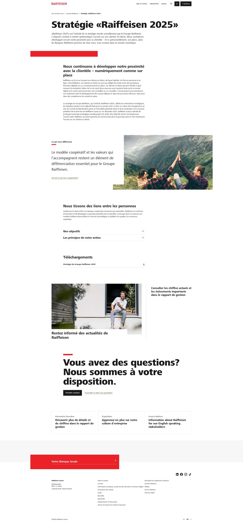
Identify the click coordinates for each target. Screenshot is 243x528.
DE (184, 519)
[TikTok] (190, 474)
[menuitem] (142, 3)
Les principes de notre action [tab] (82, 237)
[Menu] (176, 3)
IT (190, 519)
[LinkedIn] (177, 474)
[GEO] (115, 461)
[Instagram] (185, 474)
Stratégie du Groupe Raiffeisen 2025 (79, 264)
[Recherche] (171, 3)
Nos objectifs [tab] (71, 231)
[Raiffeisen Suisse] (59, 4)
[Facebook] (181, 474)
